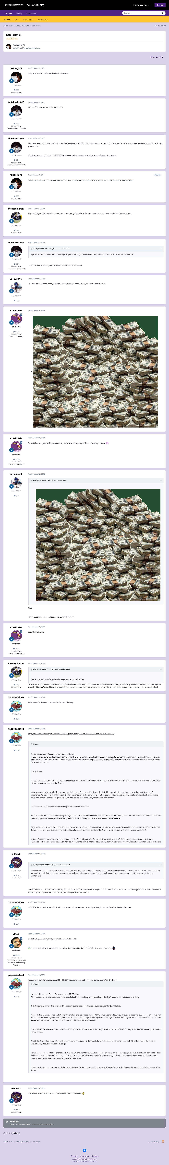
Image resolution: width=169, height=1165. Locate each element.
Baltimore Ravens (33, 48)
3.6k (17, 300)
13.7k (17, 332)
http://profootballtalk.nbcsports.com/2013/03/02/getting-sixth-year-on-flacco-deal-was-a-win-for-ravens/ (71, 734)
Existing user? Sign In (142, 5)
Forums (7, 19)
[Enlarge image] (95, 371)
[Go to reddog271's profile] (8, 46)
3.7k (17, 124)
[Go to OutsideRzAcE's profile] (16, 110)
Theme (74, 1156)
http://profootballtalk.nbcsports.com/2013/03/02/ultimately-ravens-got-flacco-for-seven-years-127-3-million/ (72, 980)
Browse (9, 13)
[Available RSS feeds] (163, 1141)
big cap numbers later (128, 795)
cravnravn (16, 310)
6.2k (17, 875)
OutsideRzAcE (16, 102)
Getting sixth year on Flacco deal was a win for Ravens (53, 754)
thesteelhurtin (16, 208)
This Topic (153, 13)
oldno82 (15, 854)
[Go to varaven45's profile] (16, 287)
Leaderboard (42, 19)
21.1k (17, 719)
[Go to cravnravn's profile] (16, 318)
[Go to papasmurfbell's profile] (16, 706)
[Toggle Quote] (32, 249)
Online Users (28, 19)
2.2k (17, 230)
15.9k (17, 955)
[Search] (163, 13)
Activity (19, 13)
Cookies (95, 1156)
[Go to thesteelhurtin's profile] (16, 217)
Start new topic (157, 57)
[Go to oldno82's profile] (16, 862)
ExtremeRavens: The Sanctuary (23, 5)
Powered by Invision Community (84, 1161)
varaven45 (16, 279)
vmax (16, 934)
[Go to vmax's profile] (16, 942)
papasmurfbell (16, 697)
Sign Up (160, 5)
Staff (16, 19)
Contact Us (84, 1156)
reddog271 (20, 45)
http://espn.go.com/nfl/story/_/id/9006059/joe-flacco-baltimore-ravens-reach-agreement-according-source (72, 155)
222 (17, 90)
